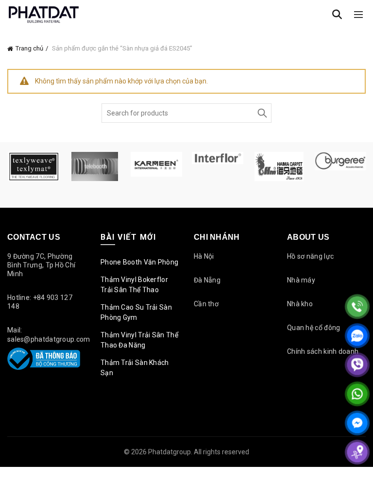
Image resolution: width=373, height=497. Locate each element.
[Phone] (357, 306)
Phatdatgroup (169, 452)
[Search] (337, 14)
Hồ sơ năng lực (310, 256)
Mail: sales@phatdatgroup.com (48, 334)
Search (261, 113)
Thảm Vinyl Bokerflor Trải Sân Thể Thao (134, 285)
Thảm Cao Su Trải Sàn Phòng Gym (136, 312)
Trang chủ (29, 48)
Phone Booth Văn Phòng (139, 262)
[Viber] (357, 365)
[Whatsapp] (357, 394)
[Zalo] (357, 336)
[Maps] (357, 452)
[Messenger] (357, 423)
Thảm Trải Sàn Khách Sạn (135, 368)
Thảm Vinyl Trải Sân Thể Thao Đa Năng (139, 340)
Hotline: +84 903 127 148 (39, 302)
